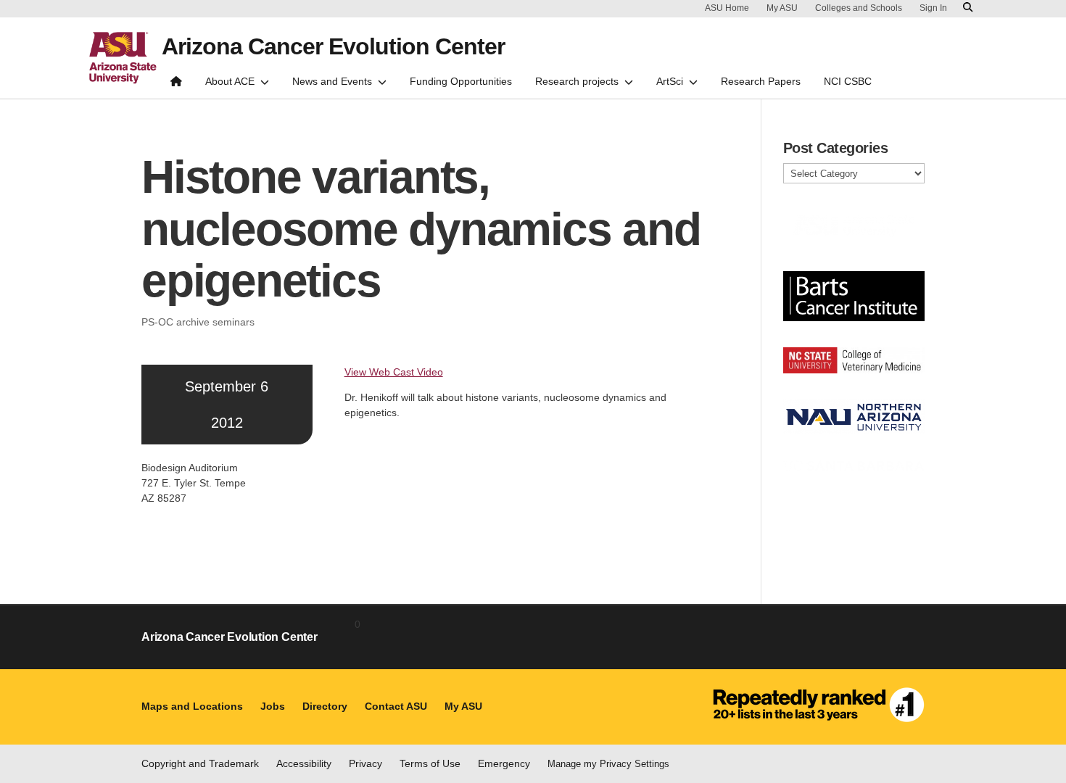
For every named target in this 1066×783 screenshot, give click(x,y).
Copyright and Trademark (200, 763)
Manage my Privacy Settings (608, 763)
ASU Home (727, 8)
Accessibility (303, 763)
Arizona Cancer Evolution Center (333, 46)
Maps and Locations (192, 706)
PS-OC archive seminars (198, 322)
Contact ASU (396, 706)
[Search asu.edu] (968, 7)
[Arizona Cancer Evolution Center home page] (176, 84)
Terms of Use (430, 763)
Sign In (933, 8)
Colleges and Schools (858, 8)
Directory (324, 706)
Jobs (272, 706)
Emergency (504, 763)
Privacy (365, 763)
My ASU (782, 8)
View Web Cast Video (393, 372)
